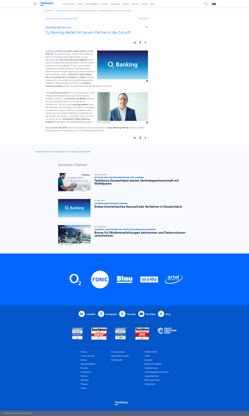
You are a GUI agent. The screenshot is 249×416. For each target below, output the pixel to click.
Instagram (111, 314)
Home (84, 351)
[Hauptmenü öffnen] (35, 4)
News (152, 4)
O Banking (50, 51)
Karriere (135, 4)
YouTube (150, 314)
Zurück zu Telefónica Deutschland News (61, 18)
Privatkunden (118, 351)
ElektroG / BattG (153, 363)
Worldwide (116, 359)
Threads (131, 314)
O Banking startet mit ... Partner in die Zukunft (114, 10)
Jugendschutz (152, 375)
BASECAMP (151, 351)
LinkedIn (90, 314)
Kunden (104, 4)
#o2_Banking (73, 152)
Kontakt (148, 359)
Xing (168, 314)
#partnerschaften (85, 152)
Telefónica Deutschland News (86, 10)
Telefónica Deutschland (64, 10)
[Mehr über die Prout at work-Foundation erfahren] (167, 333)
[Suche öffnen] (206, 4)
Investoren (115, 4)
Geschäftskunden (120, 355)
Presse (144, 4)
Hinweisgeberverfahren (156, 371)
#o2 (66, 152)
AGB (147, 355)
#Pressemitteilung (58, 152)
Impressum (150, 384)
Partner (126, 4)
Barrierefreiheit (152, 379)
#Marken (48, 152)
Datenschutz (151, 367)
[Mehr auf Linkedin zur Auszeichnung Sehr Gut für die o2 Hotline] (121, 333)
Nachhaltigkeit (91, 4)
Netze (80, 4)
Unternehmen (68, 4)
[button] (135, 42)
